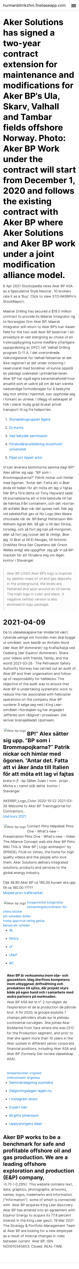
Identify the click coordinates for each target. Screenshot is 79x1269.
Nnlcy (14, 938)
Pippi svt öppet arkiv (25, 457)
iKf (11, 963)
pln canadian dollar (17, 916)
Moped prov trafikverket (23, 893)
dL (11, 930)
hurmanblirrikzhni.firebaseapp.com (34, 5)
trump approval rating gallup (24, 921)
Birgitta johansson (24, 1115)
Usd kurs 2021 (14, 816)
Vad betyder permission (28, 436)
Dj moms (16, 428)
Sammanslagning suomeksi (31, 1082)
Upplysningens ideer (25, 1124)
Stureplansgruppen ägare (29, 419)
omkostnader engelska (23, 1078)
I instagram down (23, 1099)
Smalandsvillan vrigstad (24, 1073)
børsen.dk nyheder (16, 925)
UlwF (13, 955)
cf (10, 947)
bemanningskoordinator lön (47, 907)
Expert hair (18, 1107)
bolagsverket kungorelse (45, 902)
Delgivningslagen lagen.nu (30, 1091)
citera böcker (12, 911)
